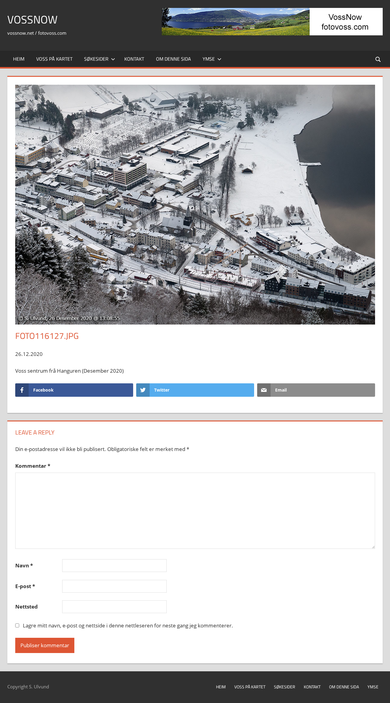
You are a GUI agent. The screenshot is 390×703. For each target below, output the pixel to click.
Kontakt (134, 58)
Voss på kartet (54, 58)
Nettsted (26, 606)
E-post (25, 586)
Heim (18, 58)
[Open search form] (378, 59)
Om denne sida (173, 58)
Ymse (209, 58)
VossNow (32, 19)
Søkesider (96, 58)
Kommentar (32, 465)
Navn (24, 565)
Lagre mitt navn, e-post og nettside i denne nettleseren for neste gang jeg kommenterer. (128, 625)
